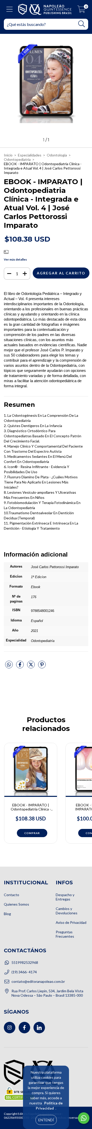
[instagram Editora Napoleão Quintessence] (9, 1027)
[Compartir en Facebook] (20, 666)
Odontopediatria (17, 159)
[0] (81, 10)
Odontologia (57, 155)
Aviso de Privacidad (71, 922)
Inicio (8, 155)
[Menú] (9, 9)
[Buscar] (82, 24)
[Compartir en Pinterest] (42, 666)
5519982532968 (25, 962)
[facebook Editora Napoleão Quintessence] (24, 1027)
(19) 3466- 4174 (24, 972)
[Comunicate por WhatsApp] (83, 1118)
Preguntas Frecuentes (65, 934)
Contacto (11, 895)
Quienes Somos (16, 904)
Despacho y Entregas (65, 897)
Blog (7, 914)
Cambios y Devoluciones (66, 910)
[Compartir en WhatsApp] (9, 665)
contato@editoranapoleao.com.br (38, 981)
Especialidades (29, 155)
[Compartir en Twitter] (31, 666)
